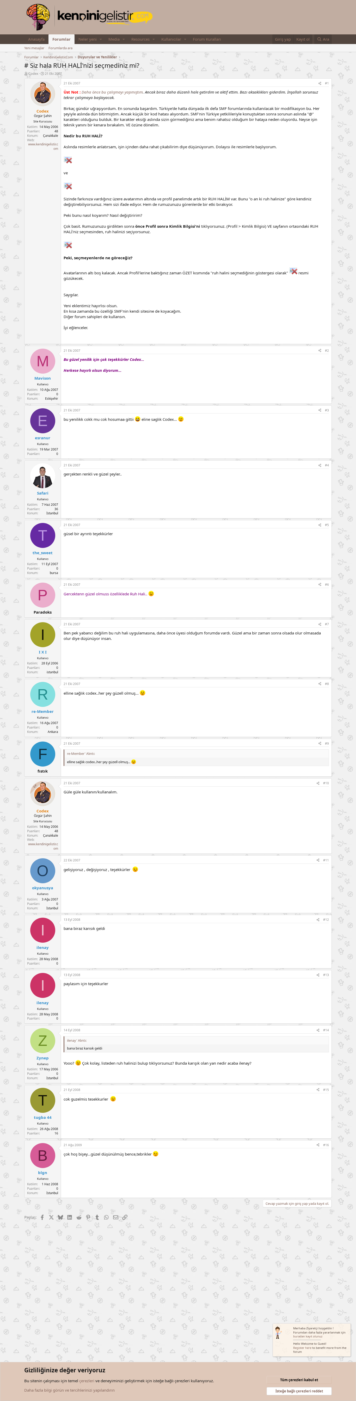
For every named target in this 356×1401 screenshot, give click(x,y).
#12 (326, 919)
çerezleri (86, 1380)
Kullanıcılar (171, 39)
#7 (327, 624)
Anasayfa (36, 39)
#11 (326, 860)
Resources (140, 39)
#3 (327, 410)
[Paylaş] (319, 84)
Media (114, 39)
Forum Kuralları (207, 39)
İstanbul (52, 513)
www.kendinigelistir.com (43, 146)
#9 (327, 743)
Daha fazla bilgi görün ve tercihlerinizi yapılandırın (69, 1390)
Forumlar (61, 39)
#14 (326, 1030)
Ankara (53, 732)
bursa (54, 573)
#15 (326, 1090)
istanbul (52, 672)
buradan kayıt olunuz (307, 1336)
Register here (302, 1348)
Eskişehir (51, 398)
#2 (327, 350)
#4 (327, 465)
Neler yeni (87, 39)
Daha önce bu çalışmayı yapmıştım (112, 92)
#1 (327, 83)
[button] (101, 39)
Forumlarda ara (60, 48)
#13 (326, 975)
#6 (327, 584)
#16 (326, 1145)
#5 (327, 525)
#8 (327, 684)
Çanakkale (50, 135)
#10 (326, 783)
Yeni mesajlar (34, 48)
